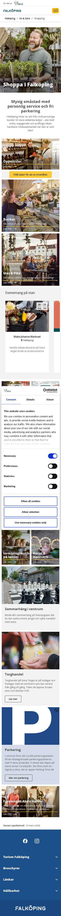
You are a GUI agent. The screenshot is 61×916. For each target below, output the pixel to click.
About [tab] (50, 399)
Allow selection (30, 512)
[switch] (52, 466)
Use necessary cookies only (30, 522)
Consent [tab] (11, 399)
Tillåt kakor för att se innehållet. (30, 174)
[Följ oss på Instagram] (36, 841)
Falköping (10, 18)
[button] (30, 585)
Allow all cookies (30, 501)
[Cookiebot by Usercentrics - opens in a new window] (43, 390)
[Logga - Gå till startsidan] (14, 10)
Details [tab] (30, 399)
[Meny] (55, 11)
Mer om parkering (18, 777)
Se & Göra (24, 18)
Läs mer (13, 699)
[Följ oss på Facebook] (25, 841)
